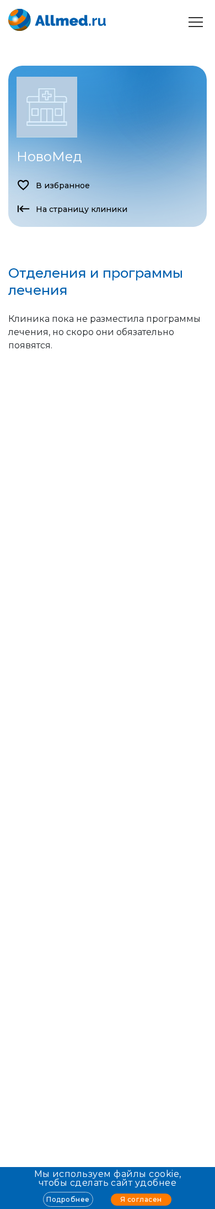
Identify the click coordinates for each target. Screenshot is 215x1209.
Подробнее (67, 1199)
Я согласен (141, 1199)
